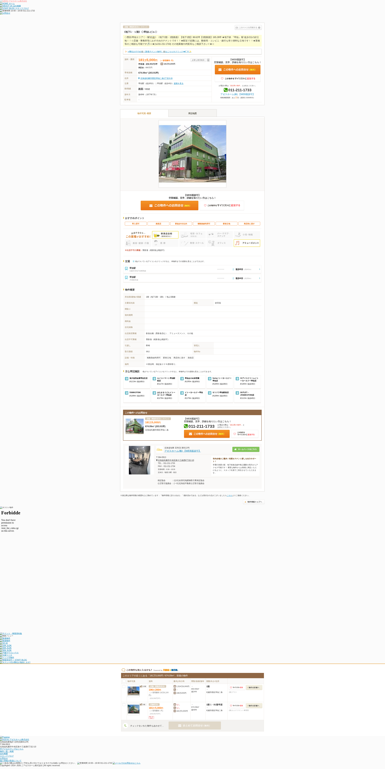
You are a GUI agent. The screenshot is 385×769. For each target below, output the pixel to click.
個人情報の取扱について (11, 761)
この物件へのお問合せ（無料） (238, 70)
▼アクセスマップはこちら (11, 749)
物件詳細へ (254, 687)
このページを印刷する (248, 27)
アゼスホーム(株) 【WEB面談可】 (237, 94)
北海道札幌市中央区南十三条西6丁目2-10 (176, 460)
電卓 (208, 60)
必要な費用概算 (198, 60)
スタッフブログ (7, 756)
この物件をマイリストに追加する (238, 78)
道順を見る (178, 83)
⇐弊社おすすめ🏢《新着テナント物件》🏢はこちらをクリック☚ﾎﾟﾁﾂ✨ (159, 51)
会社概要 (4, 753)
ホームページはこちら (245, 449)
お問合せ (4, 758)
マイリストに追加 (237, 687)
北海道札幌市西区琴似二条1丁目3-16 (156, 78)
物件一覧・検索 (7, 751)
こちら (229, 495)
